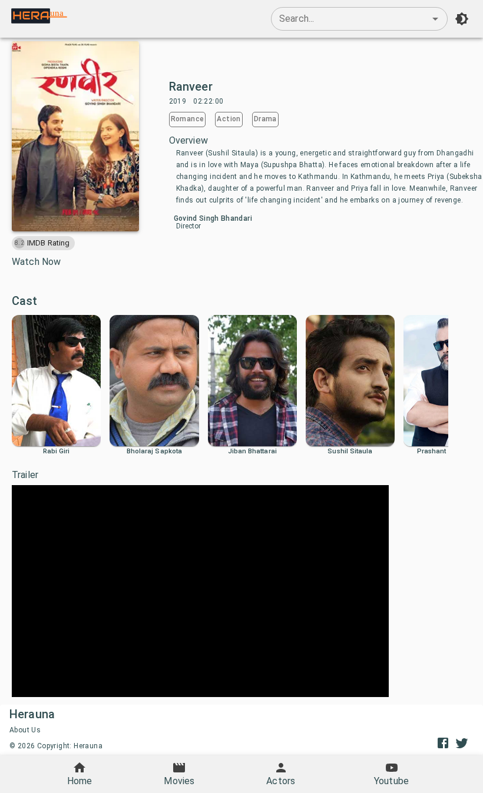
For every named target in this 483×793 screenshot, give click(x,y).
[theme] (462, 19)
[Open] (435, 19)
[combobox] (359, 19)
